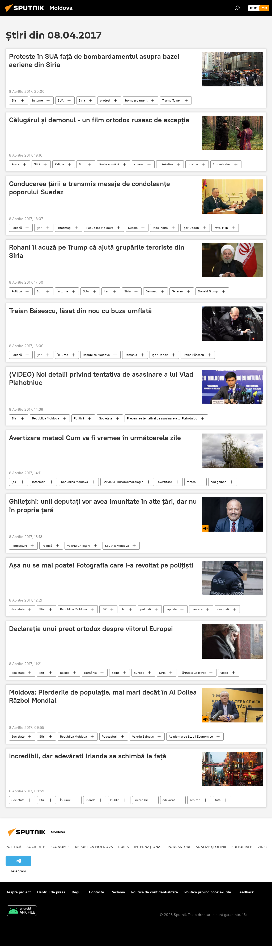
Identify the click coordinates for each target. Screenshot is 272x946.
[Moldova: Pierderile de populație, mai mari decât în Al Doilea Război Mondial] (232, 705)
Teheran (177, 291)
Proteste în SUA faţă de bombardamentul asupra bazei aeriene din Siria (94, 60)
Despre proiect (18, 892)
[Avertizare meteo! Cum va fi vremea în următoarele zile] (232, 451)
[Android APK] (22, 911)
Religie (59, 164)
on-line (193, 164)
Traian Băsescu (193, 355)
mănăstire (166, 164)
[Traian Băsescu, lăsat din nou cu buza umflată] (232, 323)
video (224, 673)
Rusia (15, 164)
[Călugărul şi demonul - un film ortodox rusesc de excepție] (232, 133)
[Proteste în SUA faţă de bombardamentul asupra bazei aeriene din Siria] (232, 69)
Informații (64, 228)
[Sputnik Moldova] (26, 12)
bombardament (136, 100)
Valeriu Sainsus (143, 736)
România (131, 355)
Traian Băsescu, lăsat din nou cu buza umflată (80, 310)
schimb (195, 800)
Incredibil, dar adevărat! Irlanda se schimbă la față (87, 756)
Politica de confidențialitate (154, 892)
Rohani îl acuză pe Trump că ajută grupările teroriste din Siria (96, 251)
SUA (61, 100)
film (81, 164)
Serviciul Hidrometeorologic (123, 482)
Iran (106, 291)
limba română (109, 164)
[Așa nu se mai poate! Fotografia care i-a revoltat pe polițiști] (232, 578)
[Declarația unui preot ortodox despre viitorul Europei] (232, 641)
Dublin (115, 800)
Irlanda (90, 800)
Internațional (148, 846)
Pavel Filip (221, 228)
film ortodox (222, 164)
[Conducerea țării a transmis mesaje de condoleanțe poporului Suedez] (232, 196)
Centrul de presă (51, 892)
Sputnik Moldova (117, 546)
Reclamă (117, 892)
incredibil (141, 800)
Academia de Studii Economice (191, 736)
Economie (60, 846)
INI (123, 609)
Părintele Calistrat (193, 673)
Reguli (77, 892)
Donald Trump (208, 291)
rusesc (139, 164)
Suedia (133, 228)
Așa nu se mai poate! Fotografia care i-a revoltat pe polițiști (101, 565)
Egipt (115, 673)
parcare (197, 609)
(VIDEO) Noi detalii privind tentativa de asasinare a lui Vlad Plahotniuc (101, 378)
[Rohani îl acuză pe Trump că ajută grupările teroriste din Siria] (232, 260)
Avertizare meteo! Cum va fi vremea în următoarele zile (95, 438)
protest (105, 100)
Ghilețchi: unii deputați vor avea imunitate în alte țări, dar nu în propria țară (103, 505)
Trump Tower (171, 100)
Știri (14, 100)
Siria (82, 100)
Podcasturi (19, 546)
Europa (139, 673)
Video (263, 846)
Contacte (96, 892)
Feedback (245, 892)
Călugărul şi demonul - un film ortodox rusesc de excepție (99, 120)
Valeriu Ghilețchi (78, 546)
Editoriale (241, 846)
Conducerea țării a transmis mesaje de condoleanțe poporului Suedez (89, 187)
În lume (37, 100)
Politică (16, 228)
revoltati (223, 609)
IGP (104, 609)
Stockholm (160, 228)
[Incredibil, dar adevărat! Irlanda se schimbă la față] (232, 769)
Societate (105, 418)
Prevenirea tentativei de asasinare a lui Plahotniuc (162, 418)
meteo (191, 482)
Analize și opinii (211, 846)
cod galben (218, 482)
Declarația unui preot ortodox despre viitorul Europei (91, 628)
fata (217, 800)
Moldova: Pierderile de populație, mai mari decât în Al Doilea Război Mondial (103, 696)
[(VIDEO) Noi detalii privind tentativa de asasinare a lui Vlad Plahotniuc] (232, 387)
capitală (171, 609)
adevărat (169, 800)
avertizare (165, 482)
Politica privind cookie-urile (207, 892)
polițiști (145, 609)
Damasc (151, 291)
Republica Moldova (99, 228)
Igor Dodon (191, 228)
